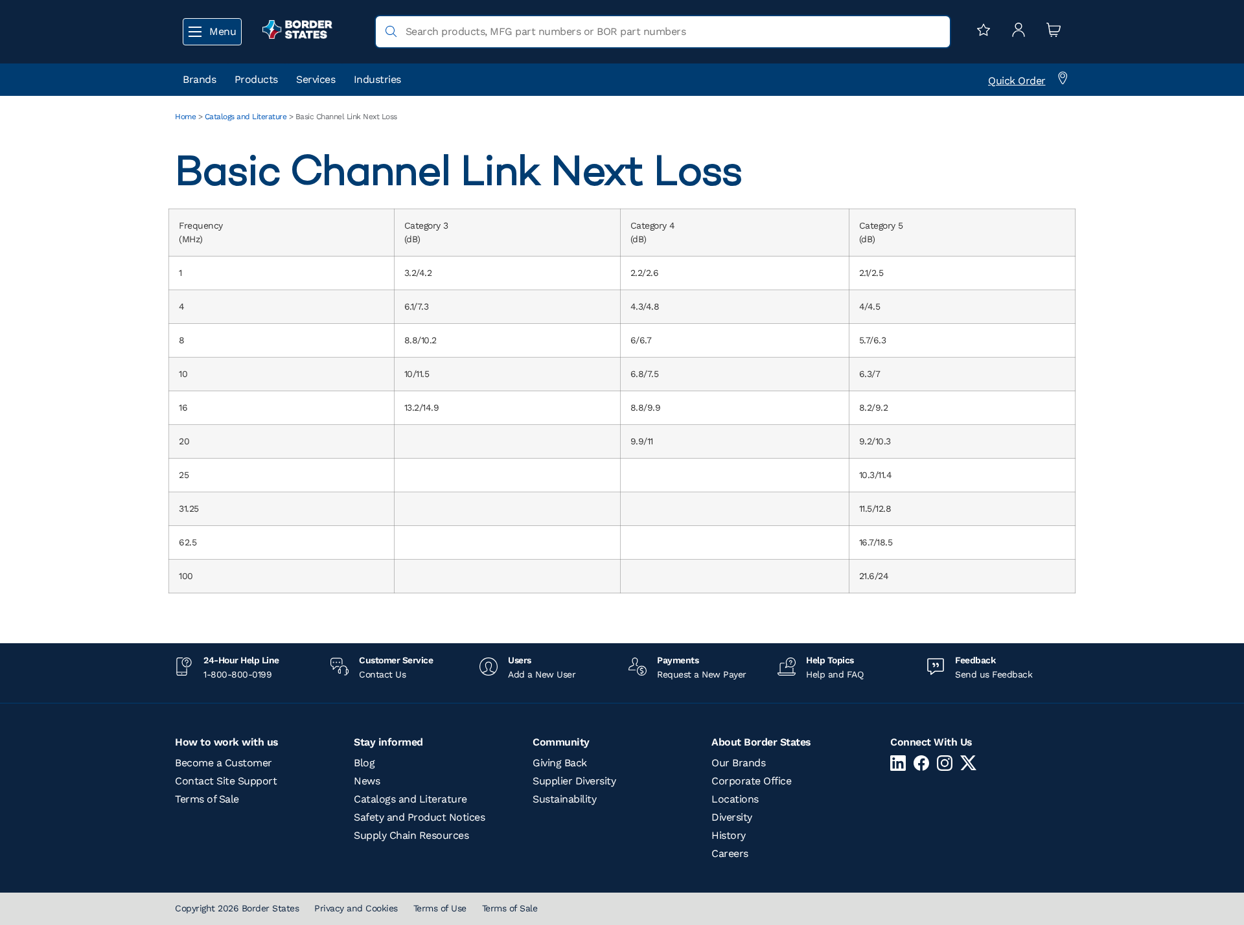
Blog (364, 763)
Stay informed (388, 742)
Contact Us (382, 674)
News (367, 781)
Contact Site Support (226, 781)
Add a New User (541, 674)
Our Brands (738, 763)
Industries (377, 79)
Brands (199, 79)
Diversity (731, 817)
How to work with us (227, 742)
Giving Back (560, 763)
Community (561, 742)
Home (185, 116)
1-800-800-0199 (237, 674)
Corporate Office (751, 781)
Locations (735, 799)
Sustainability (564, 799)
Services (315, 79)
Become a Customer (223, 763)
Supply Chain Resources (411, 835)
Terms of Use (439, 908)
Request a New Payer (701, 674)
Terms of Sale (207, 799)
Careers (729, 853)
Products (256, 79)
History (728, 835)
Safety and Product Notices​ (419, 817)
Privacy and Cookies (356, 908)
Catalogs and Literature (246, 116)
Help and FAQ (834, 674)
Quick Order (1017, 80)
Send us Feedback (993, 674)
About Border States (761, 742)
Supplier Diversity (574, 781)
